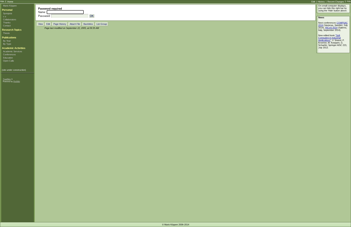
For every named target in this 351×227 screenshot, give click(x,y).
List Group (101, 24)
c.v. (4, 16)
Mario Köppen (10, 5)
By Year (7, 41)
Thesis (6, 33)
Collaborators (9, 19)
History (321, 1)
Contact (7, 25)
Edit (313, 1)
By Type (7, 44)
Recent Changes (335, 1)
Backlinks (88, 24)
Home (10, 1)
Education (8, 57)
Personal (7, 10)
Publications (9, 37)
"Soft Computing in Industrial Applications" (329, 37)
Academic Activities (13, 48)
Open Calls (8, 61)
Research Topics (12, 29)
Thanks (7, 22)
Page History (59, 24)
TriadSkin (7, 79)
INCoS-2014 (331, 27)
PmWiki (16, 81)
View (40, 24)
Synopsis (7, 13)
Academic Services (12, 51)
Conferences (9, 54)
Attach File (75, 24)
